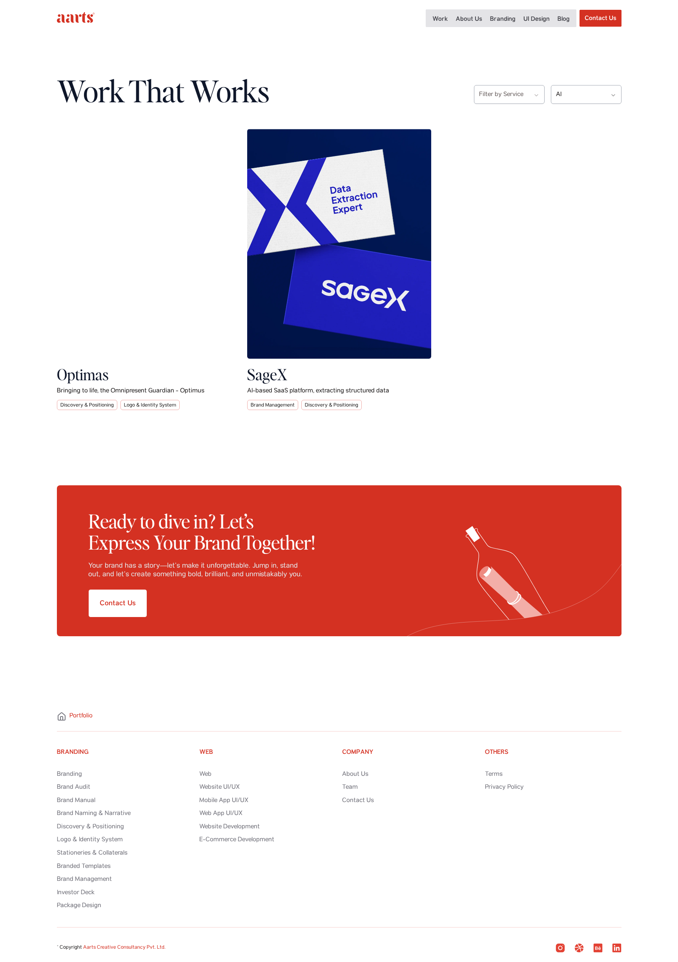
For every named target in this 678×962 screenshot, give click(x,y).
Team (350, 787)
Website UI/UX (219, 787)
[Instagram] (560, 948)
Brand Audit (73, 787)
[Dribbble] (579, 948)
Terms (494, 775)
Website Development (229, 827)
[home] (76, 18)
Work (440, 19)
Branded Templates (84, 867)
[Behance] (598, 948)
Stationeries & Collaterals (92, 853)
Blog (564, 19)
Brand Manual (76, 801)
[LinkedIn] (617, 948)
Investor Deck (76, 893)
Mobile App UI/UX (223, 801)
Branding (503, 19)
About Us (469, 19)
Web (205, 775)
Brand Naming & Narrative (94, 814)
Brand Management (273, 405)
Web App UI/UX (220, 814)
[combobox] (509, 94)
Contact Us (358, 801)
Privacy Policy (504, 787)
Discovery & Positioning (87, 405)
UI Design (536, 19)
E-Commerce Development (236, 840)
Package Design (79, 906)
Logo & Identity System (150, 405)
